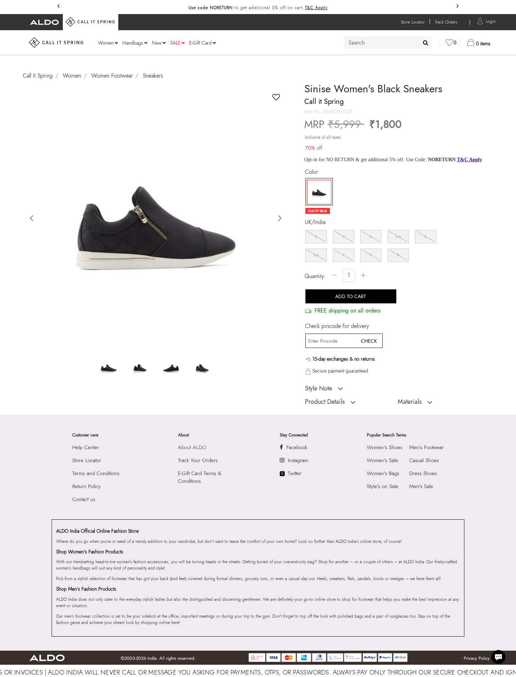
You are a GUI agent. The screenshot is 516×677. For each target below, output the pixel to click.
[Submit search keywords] (425, 42)
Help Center (85, 447)
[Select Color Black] (316, 192)
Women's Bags (383, 473)
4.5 (398, 236)
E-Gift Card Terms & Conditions (199, 477)
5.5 (316, 255)
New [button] (156, 42)
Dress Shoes (423, 473)
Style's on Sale (382, 486)
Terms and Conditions (95, 473)
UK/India (315, 222)
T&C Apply (316, 8)
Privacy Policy (477, 658)
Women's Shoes (384, 447)
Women (72, 76)
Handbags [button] (133, 42)
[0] (449, 42)
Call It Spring (38, 76)
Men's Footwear (426, 447)
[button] (491, 21)
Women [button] (106, 42)
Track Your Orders (198, 460)
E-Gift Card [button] (200, 42)
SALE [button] (175, 42)
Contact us (83, 499)
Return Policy (86, 486)
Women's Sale (382, 460)
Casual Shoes (424, 460)
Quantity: (315, 276)
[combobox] (387, 43)
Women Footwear (112, 76)
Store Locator (86, 460)
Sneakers (153, 76)
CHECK (369, 340)
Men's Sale (421, 486)
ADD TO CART (350, 296)
